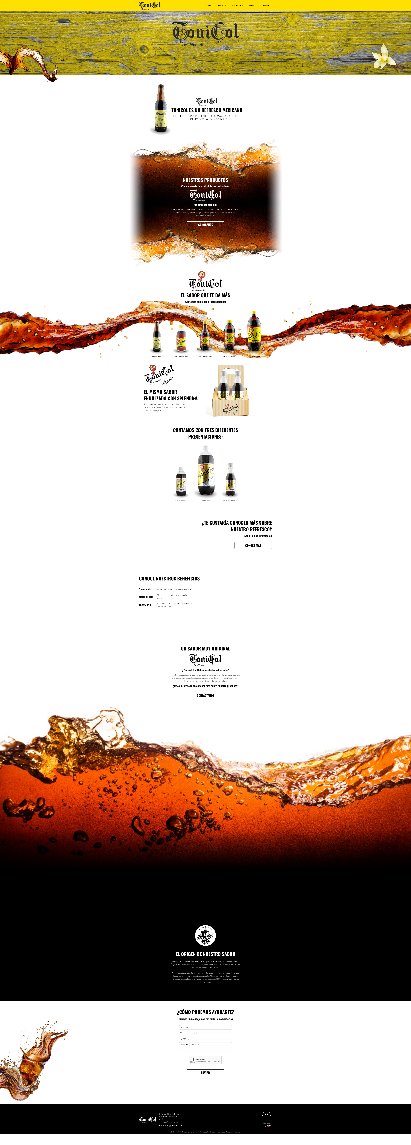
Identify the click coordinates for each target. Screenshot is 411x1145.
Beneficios (222, 5)
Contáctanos (205, 695)
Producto (208, 5)
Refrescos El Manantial (188, 1132)
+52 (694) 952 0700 (168, 1122)
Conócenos (205, 224)
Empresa (252, 5)
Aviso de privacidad (233, 1132)
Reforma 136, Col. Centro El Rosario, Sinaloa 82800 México (170, 1116)
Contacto (265, 5)
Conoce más (253, 545)
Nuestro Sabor (237, 5)
